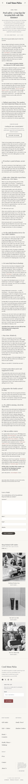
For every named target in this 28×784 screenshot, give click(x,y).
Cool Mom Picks (14, 2)
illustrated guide (11, 435)
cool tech (17, 480)
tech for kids (17, 481)
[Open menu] (2, 3)
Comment (4, 499)
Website (3, 527)
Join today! (9, 701)
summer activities (10, 481)
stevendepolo (14, 472)
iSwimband (7, 52)
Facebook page (14, 464)
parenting (4, 481)
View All (5, 548)
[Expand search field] (25, 3)
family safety (21, 480)
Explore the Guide (15, 136)
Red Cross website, (13, 438)
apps (3, 480)
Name (3, 516)
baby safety (6, 480)
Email (3, 521)
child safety (11, 480)
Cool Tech (14, 9)
